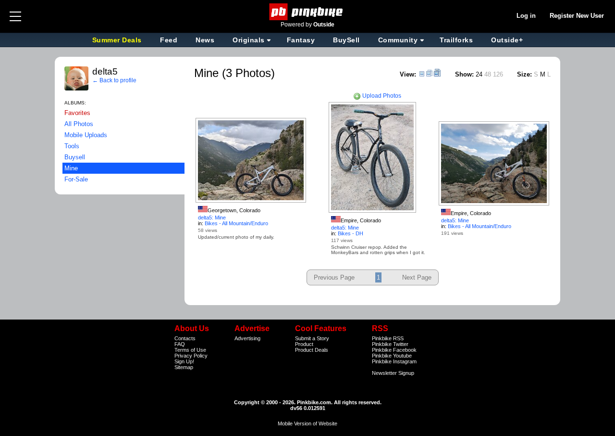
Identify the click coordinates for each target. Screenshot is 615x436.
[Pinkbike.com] (308, 11)
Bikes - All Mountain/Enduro (236, 223)
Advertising (247, 338)
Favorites (77, 112)
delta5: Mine (212, 217)
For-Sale (76, 179)
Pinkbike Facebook (394, 350)
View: (408, 74)
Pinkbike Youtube (392, 356)
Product (304, 344)
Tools (71, 146)
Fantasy (301, 40)
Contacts (185, 338)
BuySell (346, 40)
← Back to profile (114, 80)
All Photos (78, 124)
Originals (249, 40)
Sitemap (183, 367)
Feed (168, 40)
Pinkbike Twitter (390, 344)
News (205, 40)
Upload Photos (381, 95)
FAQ (179, 344)
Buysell (74, 157)
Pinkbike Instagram (394, 361)
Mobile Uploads (85, 135)
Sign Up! (184, 361)
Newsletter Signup (393, 373)
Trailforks (456, 40)
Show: (464, 74)
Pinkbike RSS (388, 338)
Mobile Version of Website (307, 423)
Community (398, 40)
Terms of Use (190, 350)
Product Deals (311, 350)
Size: (524, 74)
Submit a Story (312, 338)
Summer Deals (118, 40)
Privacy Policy (191, 356)
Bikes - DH (350, 233)
